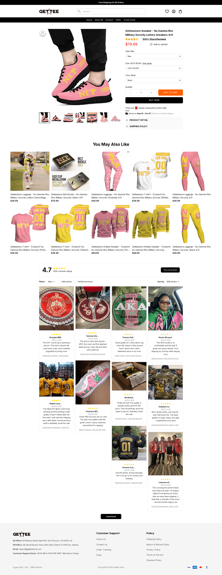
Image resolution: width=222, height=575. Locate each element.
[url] (30, 549)
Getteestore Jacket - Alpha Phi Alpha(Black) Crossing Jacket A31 (129, 483)
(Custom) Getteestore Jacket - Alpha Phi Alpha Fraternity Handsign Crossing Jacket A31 (165, 425)
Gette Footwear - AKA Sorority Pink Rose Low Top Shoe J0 (93, 430)
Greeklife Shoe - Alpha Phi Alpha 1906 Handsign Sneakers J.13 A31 (129, 419)
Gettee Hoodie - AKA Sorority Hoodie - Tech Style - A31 (165, 358)
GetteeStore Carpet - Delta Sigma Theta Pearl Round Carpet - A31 (57, 356)
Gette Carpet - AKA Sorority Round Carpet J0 (129, 356)
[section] (154, 39)
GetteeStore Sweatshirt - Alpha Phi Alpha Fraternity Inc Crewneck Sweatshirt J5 (56, 428)
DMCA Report (36, 567)
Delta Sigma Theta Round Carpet (92, 354)
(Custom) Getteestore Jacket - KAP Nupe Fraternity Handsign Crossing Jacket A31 (165, 506)
